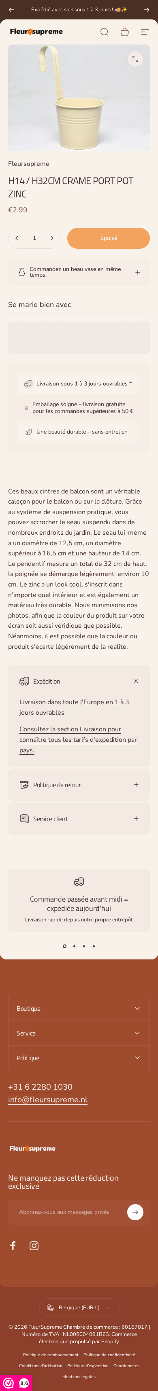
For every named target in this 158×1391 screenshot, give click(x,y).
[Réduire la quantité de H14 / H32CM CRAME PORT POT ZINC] (17, 238)
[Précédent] (11, 9)
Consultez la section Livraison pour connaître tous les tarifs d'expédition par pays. (78, 739)
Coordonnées (126, 1366)
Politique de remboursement (51, 1355)
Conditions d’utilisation (40, 1366)
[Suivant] (147, 9)
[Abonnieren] (135, 1212)
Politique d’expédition (88, 1366)
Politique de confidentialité (109, 1355)
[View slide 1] (64, 946)
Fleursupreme (28, 163)
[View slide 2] (74, 946)
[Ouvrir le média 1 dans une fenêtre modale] (135, 59)
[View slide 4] (93, 946)
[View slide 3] (84, 946)
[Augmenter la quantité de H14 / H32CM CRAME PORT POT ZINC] (51, 238)
